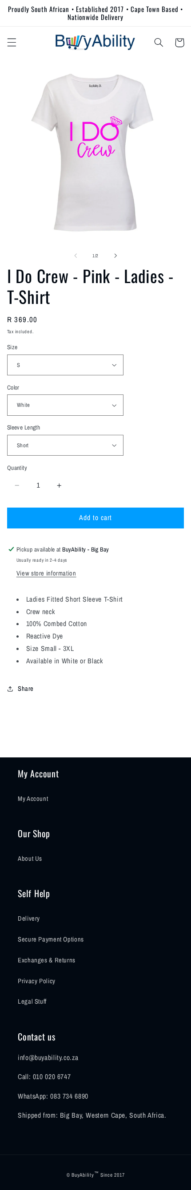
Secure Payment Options (51, 939)
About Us (30, 858)
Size (12, 347)
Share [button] (26, 688)
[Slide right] (115, 255)
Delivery (29, 918)
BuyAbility (83, 1174)
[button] (11, 42)
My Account (33, 798)
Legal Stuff (32, 1001)
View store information (46, 573)
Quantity (17, 468)
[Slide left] (75, 255)
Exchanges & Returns (47, 960)
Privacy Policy (37, 981)
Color (13, 387)
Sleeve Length (23, 427)
